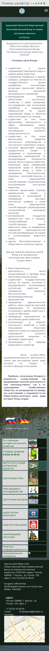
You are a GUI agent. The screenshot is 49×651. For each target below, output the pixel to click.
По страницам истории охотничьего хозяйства (15, 443)
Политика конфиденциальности (15, 548)
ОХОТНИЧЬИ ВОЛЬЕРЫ (15, 499)
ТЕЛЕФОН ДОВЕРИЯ (13, 451)
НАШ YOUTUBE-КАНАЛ (15, 524)
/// (1, 649)
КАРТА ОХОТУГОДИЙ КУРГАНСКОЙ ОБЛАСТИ (14, 466)
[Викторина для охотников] (33, 446)
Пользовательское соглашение (12, 554)
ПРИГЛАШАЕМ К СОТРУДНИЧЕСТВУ (13, 490)
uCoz (2, 646)
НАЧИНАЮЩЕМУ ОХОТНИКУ (12, 536)
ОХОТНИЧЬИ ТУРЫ (13, 478)
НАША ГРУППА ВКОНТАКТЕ (10, 514)
